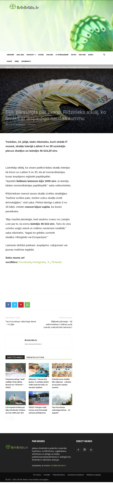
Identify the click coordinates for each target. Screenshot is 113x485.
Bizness (90, 55)
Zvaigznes (49, 55)
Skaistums (82, 55)
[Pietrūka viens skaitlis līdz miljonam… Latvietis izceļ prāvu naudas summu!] (62, 370)
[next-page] (11, 418)
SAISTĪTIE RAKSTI (15, 357)
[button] (104, 54)
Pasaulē (9, 61)
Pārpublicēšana (59, 475)
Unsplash (33, 129)
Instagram (39, 262)
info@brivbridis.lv (58, 465)
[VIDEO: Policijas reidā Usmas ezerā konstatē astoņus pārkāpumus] (39, 398)
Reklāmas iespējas (94, 475)
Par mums (37, 475)
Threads (56, 262)
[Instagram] (84, 449)
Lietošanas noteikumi (75, 475)
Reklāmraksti (26, 61)
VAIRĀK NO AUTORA (35, 357)
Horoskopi (30, 55)
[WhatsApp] (27, 305)
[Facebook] (8, 305)
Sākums (8, 67)
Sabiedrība (10, 55)
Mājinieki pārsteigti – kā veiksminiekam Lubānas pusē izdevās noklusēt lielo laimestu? (58, 324)
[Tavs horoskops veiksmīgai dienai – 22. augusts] (62, 398)
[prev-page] (7, 418)
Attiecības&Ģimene (62, 55)
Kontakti (47, 475)
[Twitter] (14, 305)
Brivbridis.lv (20, 125)
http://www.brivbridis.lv (33, 344)
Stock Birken (20, 129)
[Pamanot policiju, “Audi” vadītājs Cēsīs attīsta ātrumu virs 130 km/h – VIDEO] (16, 370)
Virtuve (73, 55)
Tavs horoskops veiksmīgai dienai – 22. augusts (61, 410)
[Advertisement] (56, 31)
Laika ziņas (20, 55)
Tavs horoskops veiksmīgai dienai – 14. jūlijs (21, 323)
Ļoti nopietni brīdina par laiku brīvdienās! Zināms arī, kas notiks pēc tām (15, 410)
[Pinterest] (21, 305)
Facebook (25, 262)
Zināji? (16, 61)
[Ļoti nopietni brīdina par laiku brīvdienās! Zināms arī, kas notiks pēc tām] (16, 398)
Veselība (41, 55)
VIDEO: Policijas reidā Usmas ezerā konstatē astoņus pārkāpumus (38, 410)
